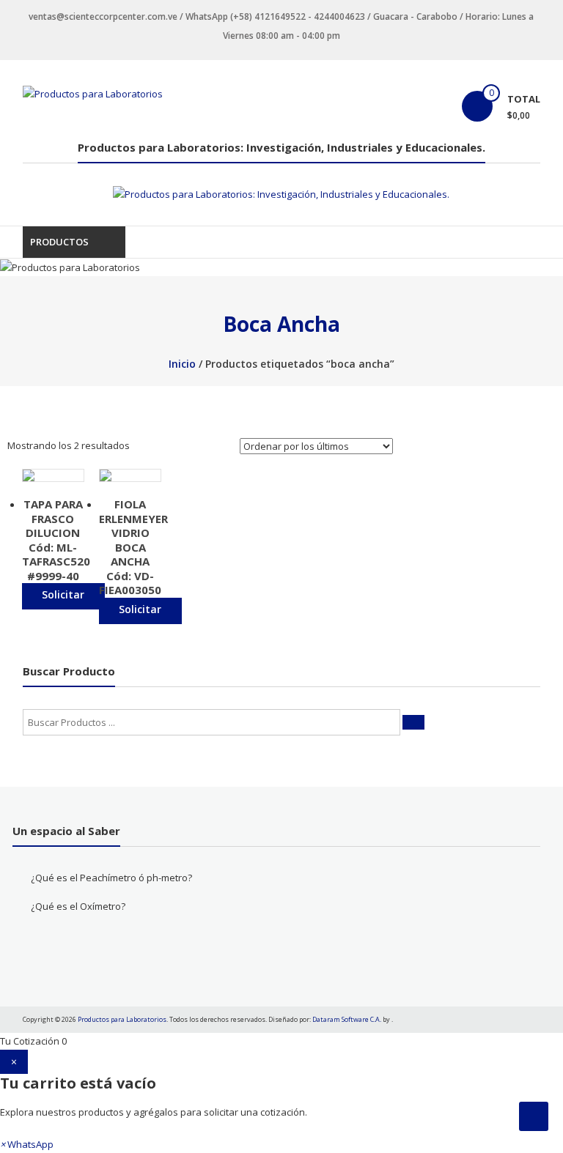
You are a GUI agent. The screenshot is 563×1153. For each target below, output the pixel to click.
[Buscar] (413, 722)
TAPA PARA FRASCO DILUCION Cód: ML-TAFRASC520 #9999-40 (56, 540)
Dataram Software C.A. (346, 1019)
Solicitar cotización (63, 598)
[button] (27, 1144)
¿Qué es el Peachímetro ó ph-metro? (111, 877)
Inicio (182, 364)
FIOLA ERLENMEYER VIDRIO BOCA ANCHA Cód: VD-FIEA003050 (133, 547)
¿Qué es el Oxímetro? (78, 906)
